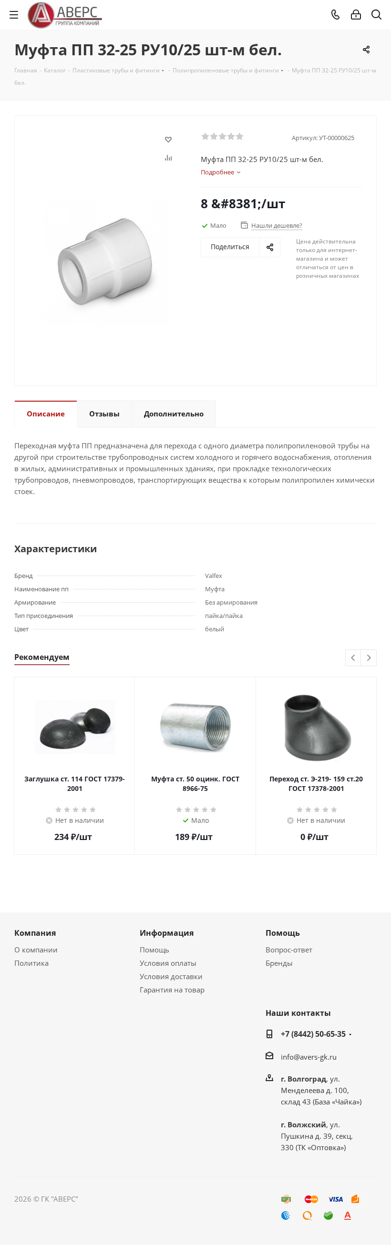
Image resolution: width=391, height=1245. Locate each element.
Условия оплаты (168, 963)
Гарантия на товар (172, 989)
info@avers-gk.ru (309, 1057)
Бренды (279, 963)
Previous (353, 658)
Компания (35, 933)
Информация (167, 933)
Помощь (154, 949)
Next (369, 658)
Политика (31, 963)
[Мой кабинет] (356, 15)
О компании (36, 949)
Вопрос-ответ (289, 949)
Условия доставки (171, 976)
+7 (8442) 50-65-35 (313, 1034)
